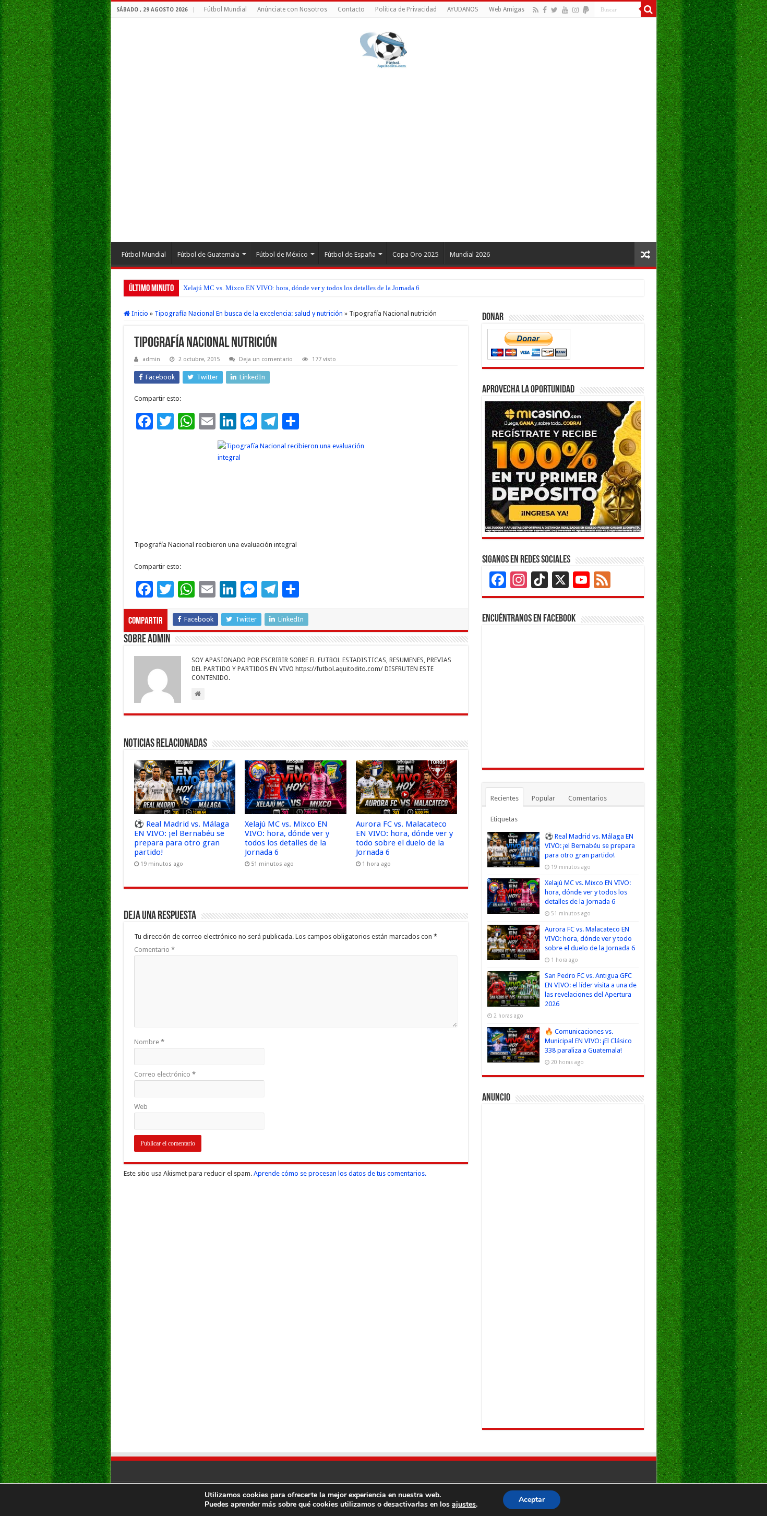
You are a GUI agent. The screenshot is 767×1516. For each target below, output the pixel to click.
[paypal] (586, 10)
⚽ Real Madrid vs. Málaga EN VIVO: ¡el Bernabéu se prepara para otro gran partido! (181, 838)
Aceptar (532, 1500)
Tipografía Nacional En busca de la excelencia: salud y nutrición (248, 313)
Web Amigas (506, 9)
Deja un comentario (266, 359)
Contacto (351, 9)
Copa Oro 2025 (415, 254)
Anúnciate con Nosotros (292, 9)
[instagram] (575, 10)
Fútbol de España (350, 254)
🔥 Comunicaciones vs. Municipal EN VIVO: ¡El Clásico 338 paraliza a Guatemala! (588, 1041)
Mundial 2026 (470, 254)
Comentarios (587, 798)
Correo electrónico (165, 1074)
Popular (543, 798)
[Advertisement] (384, 153)
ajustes (464, 1504)
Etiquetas (504, 819)
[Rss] (536, 10)
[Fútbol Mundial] (384, 51)
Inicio (139, 313)
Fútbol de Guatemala (208, 254)
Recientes (504, 798)
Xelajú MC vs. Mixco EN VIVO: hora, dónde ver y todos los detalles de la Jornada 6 (301, 288)
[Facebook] (545, 10)
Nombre (149, 1042)
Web (141, 1107)
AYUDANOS (462, 9)
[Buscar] (648, 9)
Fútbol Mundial (225, 9)
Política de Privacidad (406, 9)
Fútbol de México (282, 254)
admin (151, 359)
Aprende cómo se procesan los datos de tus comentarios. (340, 1173)
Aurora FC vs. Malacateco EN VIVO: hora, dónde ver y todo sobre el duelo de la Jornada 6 (404, 838)
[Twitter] (554, 10)
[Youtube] (565, 10)
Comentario (154, 949)
